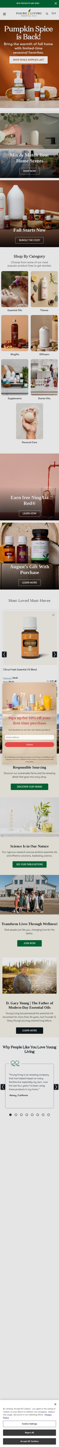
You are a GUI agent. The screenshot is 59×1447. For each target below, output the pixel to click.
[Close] (55, 1404)
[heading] (29, 720)
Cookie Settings (29, 1424)
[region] (29, 1423)
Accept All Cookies (29, 1441)
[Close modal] (53, 685)
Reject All (29, 1432)
